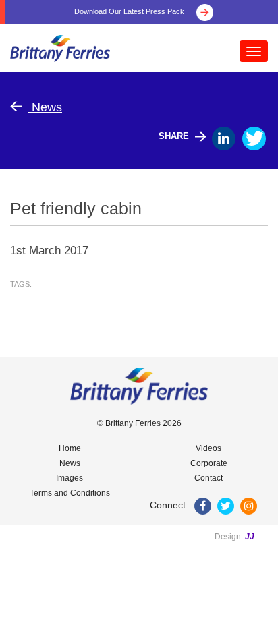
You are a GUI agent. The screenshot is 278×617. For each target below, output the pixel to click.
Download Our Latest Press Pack (130, 11)
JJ (249, 536)
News (45, 107)
